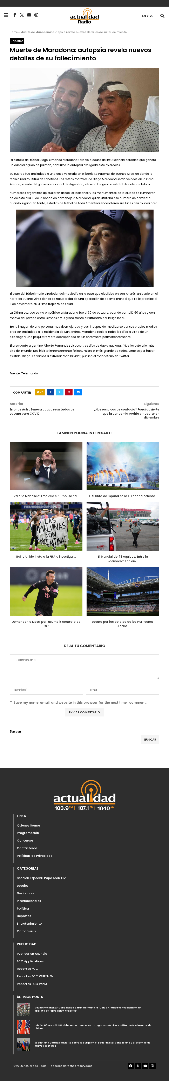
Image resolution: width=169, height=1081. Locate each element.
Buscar (15, 731)
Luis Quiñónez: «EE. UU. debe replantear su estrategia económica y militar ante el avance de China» (92, 1027)
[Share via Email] (78, 392)
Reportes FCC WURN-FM (35, 976)
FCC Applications (30, 961)
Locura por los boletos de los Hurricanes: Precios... (123, 624)
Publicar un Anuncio (32, 954)
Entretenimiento (29, 924)
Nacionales (25, 893)
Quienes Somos (29, 825)
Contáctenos (27, 848)
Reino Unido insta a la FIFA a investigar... (46, 557)
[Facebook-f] (15, 15)
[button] (162, 15)
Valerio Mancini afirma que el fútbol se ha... (46, 496)
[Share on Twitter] (59, 392)
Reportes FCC (27, 969)
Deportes (24, 916)
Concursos (25, 840)
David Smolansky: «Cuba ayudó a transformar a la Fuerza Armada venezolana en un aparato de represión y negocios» (87, 1009)
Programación (28, 833)
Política (23, 908)
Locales (22, 886)
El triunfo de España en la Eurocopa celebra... (123, 496)
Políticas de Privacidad (35, 856)
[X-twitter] (22, 15)
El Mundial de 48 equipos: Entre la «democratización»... (123, 559)
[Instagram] (36, 15)
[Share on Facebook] (50, 392)
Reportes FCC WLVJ (32, 984)
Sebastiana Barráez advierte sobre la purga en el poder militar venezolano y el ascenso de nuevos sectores (92, 1044)
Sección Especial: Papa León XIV (41, 878)
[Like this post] (41, 392)
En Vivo (148, 16)
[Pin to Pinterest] (69, 392)
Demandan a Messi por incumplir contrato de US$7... (46, 624)
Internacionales (29, 901)
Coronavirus (26, 931)
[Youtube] (29, 15)
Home (14, 32)
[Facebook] (131, 1066)
